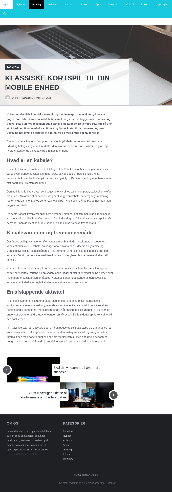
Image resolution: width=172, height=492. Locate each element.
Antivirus (52, 4)
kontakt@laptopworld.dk (24, 454)
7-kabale (35, 246)
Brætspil (145, 4)
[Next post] (114, 395)
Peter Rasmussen (24, 98)
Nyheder (20, 4)
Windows (84, 4)
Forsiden (68, 431)
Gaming (36, 4)
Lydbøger (162, 4)
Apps (98, 4)
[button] (4, 13)
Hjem (6, 4)
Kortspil (130, 4)
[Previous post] (7, 370)
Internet (68, 4)
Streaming (113, 4)
